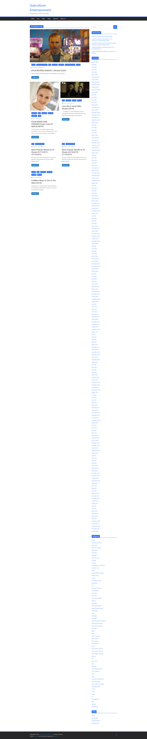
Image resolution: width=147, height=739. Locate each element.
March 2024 (95, 135)
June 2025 (94, 97)
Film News (51, 113)
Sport (93, 674)
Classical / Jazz (95, 558)
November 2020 (96, 236)
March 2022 (95, 195)
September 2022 (96, 180)
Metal (93, 631)
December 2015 (96, 382)
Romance (34, 174)
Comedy (33, 172)
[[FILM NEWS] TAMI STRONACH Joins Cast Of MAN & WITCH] (44, 96)
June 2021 (94, 218)
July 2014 (94, 425)
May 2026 (94, 69)
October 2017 (95, 327)
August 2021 (95, 213)
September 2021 (96, 211)
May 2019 (94, 279)
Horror (74, 100)
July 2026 (94, 64)
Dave (44, 67)
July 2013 (94, 455)
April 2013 (94, 463)
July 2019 (94, 274)
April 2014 (94, 433)
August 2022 (95, 183)
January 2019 (95, 289)
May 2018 (94, 309)
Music (43, 18)
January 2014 (95, 440)
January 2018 (95, 319)
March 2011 (95, 511)
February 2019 (95, 286)
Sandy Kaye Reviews (97, 669)
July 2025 (94, 94)
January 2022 (95, 200)
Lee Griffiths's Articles (97, 626)
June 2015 (94, 397)
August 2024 (95, 122)
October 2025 (95, 87)
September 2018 (96, 299)
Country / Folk (95, 568)
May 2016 (94, 369)
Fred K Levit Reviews (97, 598)
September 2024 (96, 120)
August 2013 (95, 453)
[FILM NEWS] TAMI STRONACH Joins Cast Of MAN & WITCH (42, 124)
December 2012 (96, 473)
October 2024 (95, 117)
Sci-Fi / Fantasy (95, 671)
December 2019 (96, 264)
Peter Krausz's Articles (97, 651)
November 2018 (96, 294)
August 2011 (95, 503)
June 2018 (94, 306)
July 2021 (94, 216)
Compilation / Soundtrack (98, 565)
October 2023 (95, 147)
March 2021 (95, 226)
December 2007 (96, 528)
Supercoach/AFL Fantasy (98, 684)
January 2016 (95, 380)
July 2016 (94, 364)
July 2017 (94, 334)
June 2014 (94, 428)
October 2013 (95, 448)
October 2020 (95, 238)
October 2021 (95, 208)
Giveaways (94, 603)
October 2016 (95, 357)
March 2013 (95, 465)
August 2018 (95, 301)
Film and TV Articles (40, 143)
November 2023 (96, 145)
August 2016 (95, 362)
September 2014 (96, 420)
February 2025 (95, 107)
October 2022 (95, 178)
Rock (93, 664)
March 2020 (95, 256)
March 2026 (95, 74)
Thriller (79, 100)
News (49, 18)
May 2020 (94, 251)
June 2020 (94, 248)
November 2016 (96, 354)
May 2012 (94, 488)
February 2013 (95, 468)
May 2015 (94, 400)
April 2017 (94, 342)
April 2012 (94, 491)
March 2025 (95, 105)
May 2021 (94, 221)
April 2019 (94, 281)
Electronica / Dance (97, 580)
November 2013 (96, 445)
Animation (94, 553)
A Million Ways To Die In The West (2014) (43, 181)
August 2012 (95, 483)
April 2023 (94, 163)
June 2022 (94, 188)
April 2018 (94, 311)
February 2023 (95, 168)
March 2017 (95, 344)
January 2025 (95, 110)
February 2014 (95, 438)
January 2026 (95, 79)
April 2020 (94, 253)
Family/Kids (34, 113)
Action (33, 64)
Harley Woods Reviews (97, 608)
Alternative (94, 550)
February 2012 (95, 493)
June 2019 (94, 276)
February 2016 (95, 377)
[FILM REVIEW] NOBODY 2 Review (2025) (48, 70)
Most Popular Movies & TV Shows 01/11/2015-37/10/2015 (42, 152)
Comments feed (96, 720)
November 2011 (96, 498)
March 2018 (95, 314)
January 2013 (95, 470)
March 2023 (95, 165)
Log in (93, 715)
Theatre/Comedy (96, 686)
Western (39, 174)
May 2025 (94, 100)
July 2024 (94, 125)
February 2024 (95, 137)
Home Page (61, 64)
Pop (93, 658)
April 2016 (94, 372)
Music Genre (95, 638)
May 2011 (94, 506)
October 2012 (95, 478)
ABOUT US (63, 18)
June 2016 (94, 367)
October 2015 (95, 387)
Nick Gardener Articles (97, 648)
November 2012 (96, 475)
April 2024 (94, 132)
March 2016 (95, 375)
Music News (95, 641)
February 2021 (95, 228)
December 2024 (96, 112)
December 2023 (96, 142)
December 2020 (96, 233)
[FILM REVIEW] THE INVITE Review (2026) (102, 36)
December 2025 (96, 82)
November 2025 (96, 84)
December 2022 (96, 173)
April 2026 (94, 72)
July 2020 (94, 246)
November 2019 (96, 266)
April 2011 (94, 508)
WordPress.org (95, 723)
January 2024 (95, 140)
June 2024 (94, 127)
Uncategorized (95, 699)
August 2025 (95, 92)
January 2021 (95, 231)
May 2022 (94, 190)
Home (32, 18)
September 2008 (96, 526)
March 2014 (95, 435)
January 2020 (95, 261)
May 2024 (94, 130)
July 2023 (94, 155)
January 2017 (95, 349)
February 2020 (95, 258)
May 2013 (94, 460)
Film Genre (55, 64)
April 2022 (94, 193)
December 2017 (96, 322)
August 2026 (95, 62)
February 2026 (95, 77)
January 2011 (95, 516)
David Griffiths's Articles (42, 64)
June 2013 (94, 458)
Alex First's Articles (96, 547)
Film (38, 18)
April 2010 (94, 518)
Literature (94, 628)
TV (92, 696)
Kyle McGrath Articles (70, 64)
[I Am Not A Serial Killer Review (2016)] (74, 90)
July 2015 (94, 395)
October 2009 (95, 523)
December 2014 (96, 412)
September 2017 (96, 329)
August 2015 (95, 392)
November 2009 (96, 521)
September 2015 (96, 390)
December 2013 (96, 443)
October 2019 (95, 269)
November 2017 (96, 324)
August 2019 (95, 271)
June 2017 (94, 337)
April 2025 (94, 102)
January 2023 (95, 170)
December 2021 (96, 203)
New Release (95, 643)
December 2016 (96, 352)
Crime (93, 570)
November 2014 (96, 415)
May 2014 (94, 430)
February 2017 (95, 347)
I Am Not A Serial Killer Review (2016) (71, 107)
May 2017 (94, 339)
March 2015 (95, 405)
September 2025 (96, 89)
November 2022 (96, 175)
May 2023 (94, 160)
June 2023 (94, 158)
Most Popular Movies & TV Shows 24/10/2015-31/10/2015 (73, 152)
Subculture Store (96, 681)
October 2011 (95, 501)
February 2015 (95, 407)
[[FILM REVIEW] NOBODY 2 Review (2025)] (59, 45)
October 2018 (95, 296)
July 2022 (94, 185)
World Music (95, 706)
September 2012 (96, 481)
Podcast (55, 18)
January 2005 (95, 531)
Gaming (94, 600)
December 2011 (96, 496)
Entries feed (95, 718)
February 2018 (95, 317)
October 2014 (95, 417)
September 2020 (96, 241)
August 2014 (95, 422)
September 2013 (96, 450)
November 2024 (96, 115)
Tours (93, 691)
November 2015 (96, 385)
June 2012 (94, 486)
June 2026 (94, 67)
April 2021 (94, 223)
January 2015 (95, 410)
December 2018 (96, 291)
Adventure (94, 545)
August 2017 (95, 332)
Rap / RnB (94, 661)
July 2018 (94, 304)
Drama (93, 578)
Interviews (94, 616)
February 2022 (95, 198)
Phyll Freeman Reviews (97, 653)
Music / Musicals (96, 636)
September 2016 (96, 359)
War (93, 701)
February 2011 (95, 513)
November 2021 (96, 206)
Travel (93, 694)
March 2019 (95, 284)
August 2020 (95, 243)
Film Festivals (95, 590)
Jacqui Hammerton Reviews (99, 621)
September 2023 (96, 150)
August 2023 (95, 153)
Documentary (95, 575)
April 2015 (94, 402)
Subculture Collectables (98, 679)
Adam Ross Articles (96, 542)
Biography (94, 555)
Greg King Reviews (96, 606)
